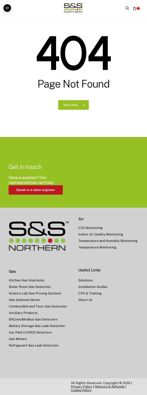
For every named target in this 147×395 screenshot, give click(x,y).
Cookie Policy (81, 390)
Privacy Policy (81, 386)
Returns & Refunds (110, 386)
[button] (7, 8)
